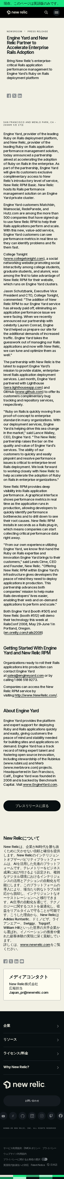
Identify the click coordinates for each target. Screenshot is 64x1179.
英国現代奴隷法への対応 (16, 1165)
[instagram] (42, 1116)
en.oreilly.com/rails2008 (23, 633)
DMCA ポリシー (32, 1148)
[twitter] (13, 1116)
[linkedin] (32, 1116)
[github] (22, 1116)
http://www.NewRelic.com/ (36, 695)
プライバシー (49, 1148)
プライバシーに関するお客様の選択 (21, 1159)
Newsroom (14, 31)
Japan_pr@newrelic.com (28, 992)
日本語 (53, 1164)
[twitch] (51, 1116)
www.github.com (29, 392)
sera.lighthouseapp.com (23, 387)
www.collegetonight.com (24, 259)
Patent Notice (38, 1165)
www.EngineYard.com (40, 784)
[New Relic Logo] (16, 12)
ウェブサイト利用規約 (14, 1153)
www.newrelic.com (35, 945)
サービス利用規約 (12, 1148)
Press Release (38, 31)
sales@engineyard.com (25, 675)
